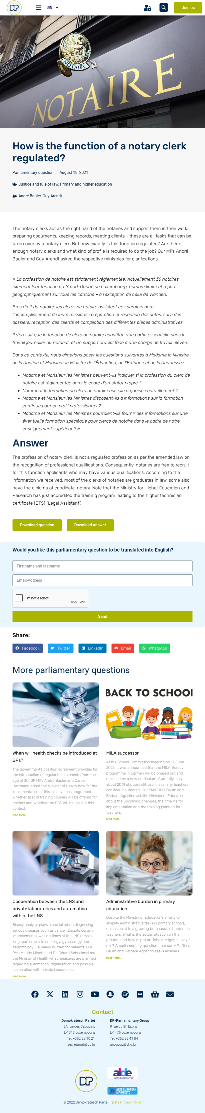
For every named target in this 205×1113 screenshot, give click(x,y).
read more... (20, 815)
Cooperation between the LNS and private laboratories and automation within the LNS (49, 909)
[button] (27, 648)
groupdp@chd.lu (123, 1044)
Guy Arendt (52, 196)
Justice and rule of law (38, 184)
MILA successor (122, 753)
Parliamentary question (33, 172)
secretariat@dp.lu (81, 1044)
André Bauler (29, 196)
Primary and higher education (86, 184)
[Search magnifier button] (164, 7)
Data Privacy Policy (127, 1102)
